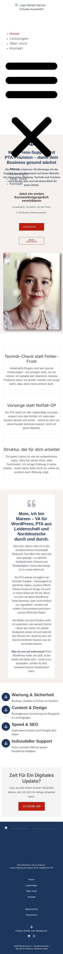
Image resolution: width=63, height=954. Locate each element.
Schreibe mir (32, 806)
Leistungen (19, 38)
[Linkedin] (29, 936)
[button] (31, 109)
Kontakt (16, 48)
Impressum (31, 914)
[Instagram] (34, 936)
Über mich (18, 43)
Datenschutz (31, 909)
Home (15, 33)
